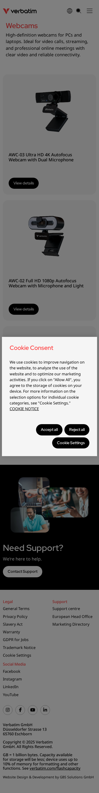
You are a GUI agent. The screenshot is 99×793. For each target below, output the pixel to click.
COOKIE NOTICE (24, 408)
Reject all (77, 429)
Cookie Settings (71, 442)
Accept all (49, 429)
